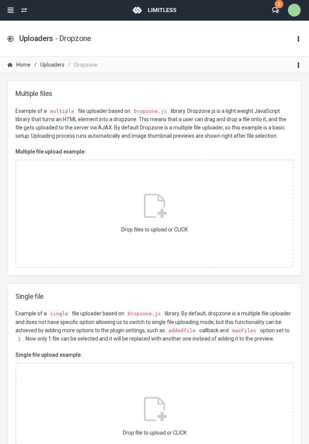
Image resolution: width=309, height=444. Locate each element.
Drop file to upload (155, 433)
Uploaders (52, 65)
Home (23, 65)
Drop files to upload (154, 230)
